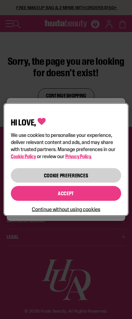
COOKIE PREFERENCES (66, 175)
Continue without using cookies (66, 209)
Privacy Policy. (78, 156)
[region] (66, 159)
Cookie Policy (23, 156)
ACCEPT (66, 193)
